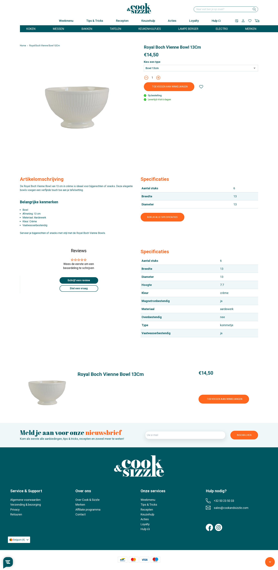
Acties (172, 20)
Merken (80, 504)
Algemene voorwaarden (25, 499)
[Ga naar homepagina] (139, 8)
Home (23, 45)
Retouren (16, 514)
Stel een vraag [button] (79, 288)
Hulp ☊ (216, 20)
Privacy (15, 509)
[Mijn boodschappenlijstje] (236, 20)
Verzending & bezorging (25, 504)
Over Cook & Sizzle (87, 499)
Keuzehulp (148, 20)
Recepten (122, 20)
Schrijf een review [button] (79, 280)
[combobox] (226, 9)
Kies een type (152, 62)
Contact (80, 514)
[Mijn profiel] (243, 21)
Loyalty (194, 20)
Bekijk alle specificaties (162, 217)
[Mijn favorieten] (249, 20)
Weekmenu (66, 20)
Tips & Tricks (94, 20)
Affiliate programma (87, 509)
